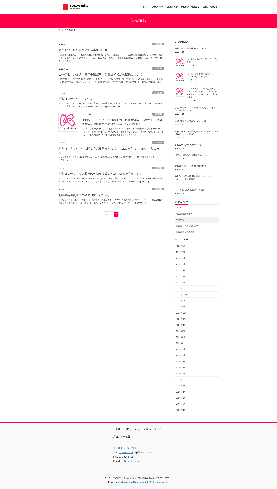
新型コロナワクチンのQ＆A (76, 98)
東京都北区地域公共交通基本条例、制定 (84, 50)
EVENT (179, 208)
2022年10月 (181, 294)
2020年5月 (181, 355)
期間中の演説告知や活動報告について (192, 155)
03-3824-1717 (126, 452)
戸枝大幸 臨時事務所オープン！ (189, 145)
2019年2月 (181, 398)
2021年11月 (181, 313)
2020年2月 (181, 373)
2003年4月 (181, 410)
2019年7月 (181, 386)
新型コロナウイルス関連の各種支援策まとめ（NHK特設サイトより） (103, 173)
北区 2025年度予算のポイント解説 (190, 121)
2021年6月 (181, 319)
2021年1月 (181, 337)
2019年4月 (181, 392)
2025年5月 (181, 246)
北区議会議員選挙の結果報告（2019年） (84, 195)
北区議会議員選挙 (184, 214)
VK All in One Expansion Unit (157, 482)
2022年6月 (181, 301)
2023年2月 (181, 282)
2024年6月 (181, 258)
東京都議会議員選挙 (185, 232)
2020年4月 (181, 361)
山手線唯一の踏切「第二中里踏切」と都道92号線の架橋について (100, 74)
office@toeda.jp (131, 461)
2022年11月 (181, 288)
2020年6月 (181, 349)
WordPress (122, 482)
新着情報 (158, 44)
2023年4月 (181, 270)
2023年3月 (181, 276)
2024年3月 (181, 264)
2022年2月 (181, 307)
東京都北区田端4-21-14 (125, 448)
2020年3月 (181, 367)
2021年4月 (181, 325)
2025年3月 (181, 252)
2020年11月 (181, 343)
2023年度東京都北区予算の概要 (189, 190)
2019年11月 (181, 379)
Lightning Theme (137, 482)
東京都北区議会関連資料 (187, 226)
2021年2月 (181, 331)
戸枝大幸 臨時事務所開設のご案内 (190, 48)
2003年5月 (181, 404)
